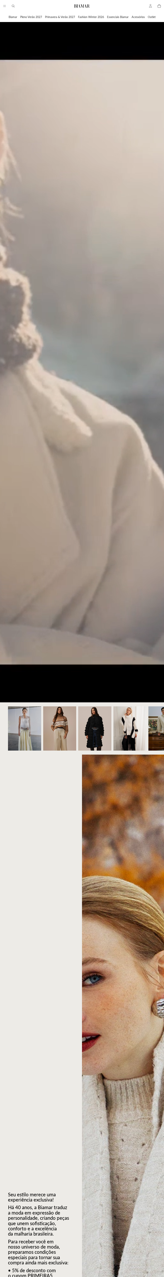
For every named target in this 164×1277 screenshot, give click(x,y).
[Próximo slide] (151, 728)
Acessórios (138, 17)
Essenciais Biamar (118, 17)
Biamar (13, 17)
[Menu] (4, 6)
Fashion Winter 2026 (91, 17)
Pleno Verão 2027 (31, 17)
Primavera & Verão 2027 (60, 17)
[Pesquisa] (13, 6)
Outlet (152, 17)
